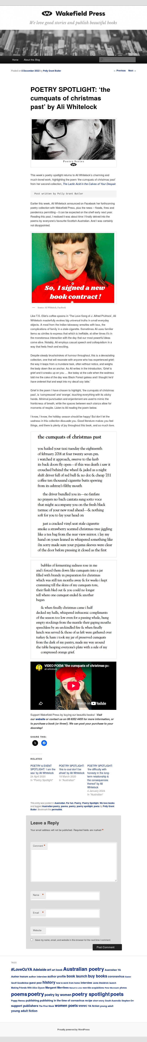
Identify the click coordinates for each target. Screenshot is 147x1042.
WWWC (83, 1006)
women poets (66, 1005)
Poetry (77, 803)
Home (15, 59)
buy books (97, 976)
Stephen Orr (128, 1000)
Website (37, 930)
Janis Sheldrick (101, 982)
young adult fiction (24, 1011)
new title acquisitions (93, 987)
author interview (38, 976)
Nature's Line (75, 987)
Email (38, 913)
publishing (32, 1000)
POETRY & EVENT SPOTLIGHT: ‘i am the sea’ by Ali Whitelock (42, 769)
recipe (88, 1000)
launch (112, 982)
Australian (59, 803)
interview (86, 983)
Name (38, 895)
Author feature (19, 976)
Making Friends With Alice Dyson (28, 987)
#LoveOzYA (21, 969)
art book (57, 970)
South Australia (113, 1000)
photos (123, 987)
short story (98, 1000)
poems (64, 806)
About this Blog (32, 59)
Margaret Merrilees (57, 987)
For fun (69, 803)
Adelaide (39, 969)
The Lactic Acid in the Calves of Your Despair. (89, 184)
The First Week (46, 1006)
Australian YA (113, 970)
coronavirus (116, 976)
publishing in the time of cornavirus (62, 1000)
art (49, 969)
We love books (107, 803)
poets (96, 806)
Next (132, 70)
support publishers (24, 1005)
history (48, 982)
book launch (77, 976)
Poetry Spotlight (90, 803)
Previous (120, 70)
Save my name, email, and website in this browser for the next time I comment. (73, 939)
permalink (57, 809)
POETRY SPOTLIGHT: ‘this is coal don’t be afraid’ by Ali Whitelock (71, 769)
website (40, 719)
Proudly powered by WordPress (73, 1029)
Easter (128, 976)
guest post (35, 982)
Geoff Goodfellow (20, 982)
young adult (106, 1006)
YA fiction (93, 1006)
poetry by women (58, 994)
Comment (39, 846)
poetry (72, 806)
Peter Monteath (112, 987)
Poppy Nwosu (18, 1000)
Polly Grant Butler (52, 70)
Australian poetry (51, 806)
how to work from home (68, 982)
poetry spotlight (85, 806)
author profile (57, 976)
